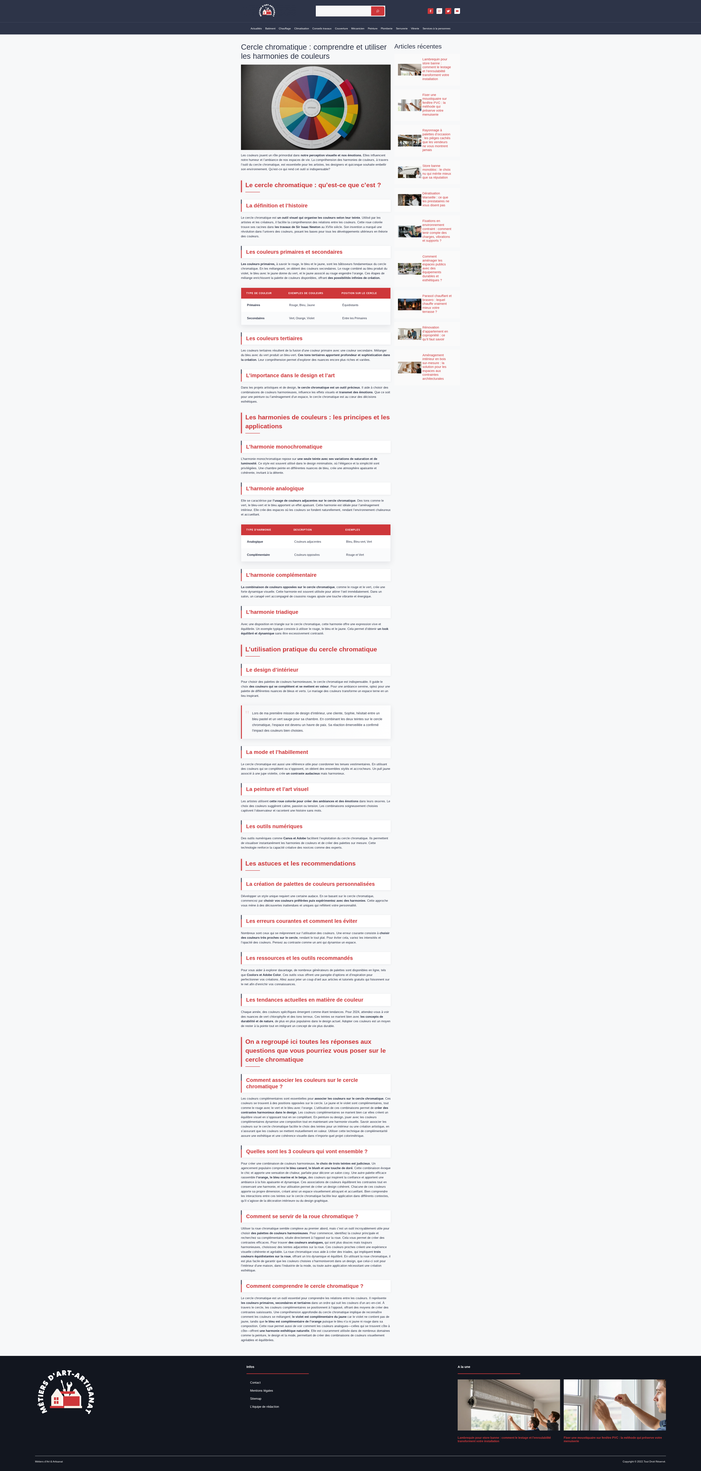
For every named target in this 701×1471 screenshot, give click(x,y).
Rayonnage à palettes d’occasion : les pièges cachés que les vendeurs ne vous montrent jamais (436, 140)
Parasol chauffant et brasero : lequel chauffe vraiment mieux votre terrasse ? (437, 303)
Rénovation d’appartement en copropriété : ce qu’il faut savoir (435, 333)
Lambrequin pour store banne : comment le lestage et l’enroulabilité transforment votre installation (436, 69)
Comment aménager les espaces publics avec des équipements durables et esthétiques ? (434, 268)
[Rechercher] (377, 11)
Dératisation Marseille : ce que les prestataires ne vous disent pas (435, 199)
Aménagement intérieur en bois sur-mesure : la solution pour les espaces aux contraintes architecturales (434, 367)
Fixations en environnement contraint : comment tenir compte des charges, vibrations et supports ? (436, 230)
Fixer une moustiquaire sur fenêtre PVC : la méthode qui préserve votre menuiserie (434, 104)
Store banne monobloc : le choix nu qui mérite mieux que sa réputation (436, 171)
